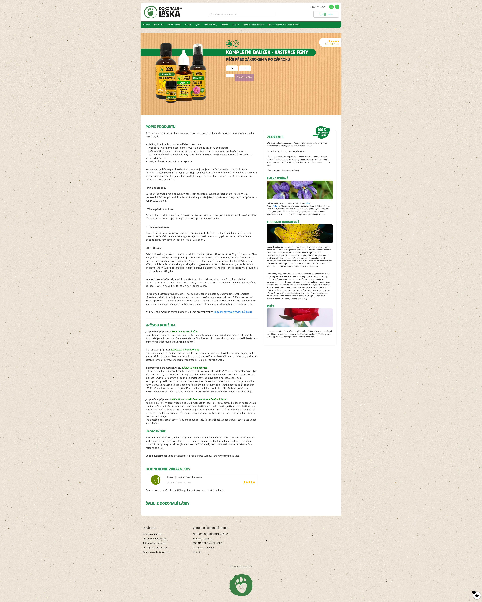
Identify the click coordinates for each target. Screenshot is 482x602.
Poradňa (224, 24)
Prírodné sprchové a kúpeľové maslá (284, 24)
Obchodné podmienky (154, 538)
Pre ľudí (187, 24)
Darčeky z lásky (210, 24)
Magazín (235, 24)
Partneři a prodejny (203, 547)
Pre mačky (158, 24)
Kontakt (197, 552)
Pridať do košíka (244, 77)
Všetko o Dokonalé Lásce (253, 24)
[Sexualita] (236, 43)
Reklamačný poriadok (154, 543)
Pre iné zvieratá (174, 24)
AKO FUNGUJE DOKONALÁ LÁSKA (210, 534)
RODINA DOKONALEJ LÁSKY (207, 543)
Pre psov (146, 24)
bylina (308, 203)
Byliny (197, 24)
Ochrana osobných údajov (156, 552)
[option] (232, 68)
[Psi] (229, 43)
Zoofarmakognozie (203, 538)
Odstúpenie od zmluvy (154, 547)
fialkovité (276, 206)
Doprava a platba (151, 534)
